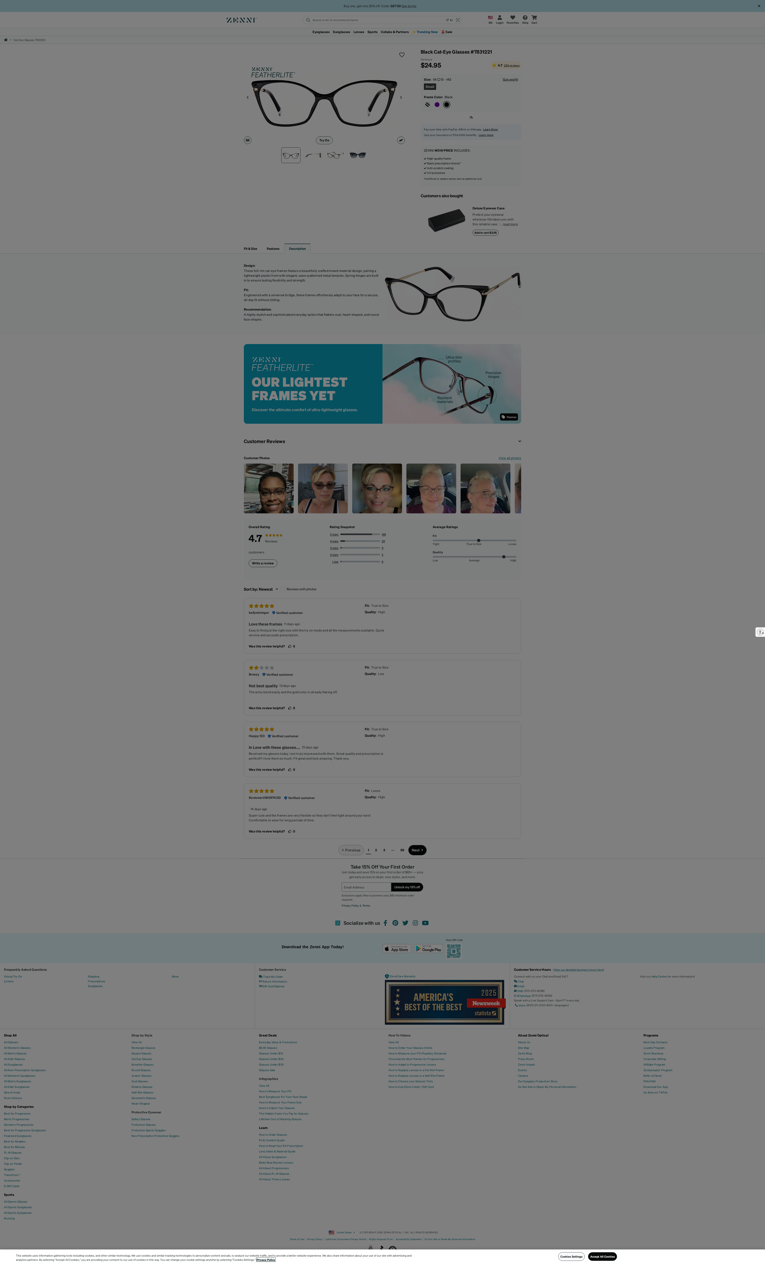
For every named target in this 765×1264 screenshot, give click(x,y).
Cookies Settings (571, 1256)
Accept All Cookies (602, 1256)
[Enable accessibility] (760, 632)
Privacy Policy (266, 1259)
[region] (382, 1256)
